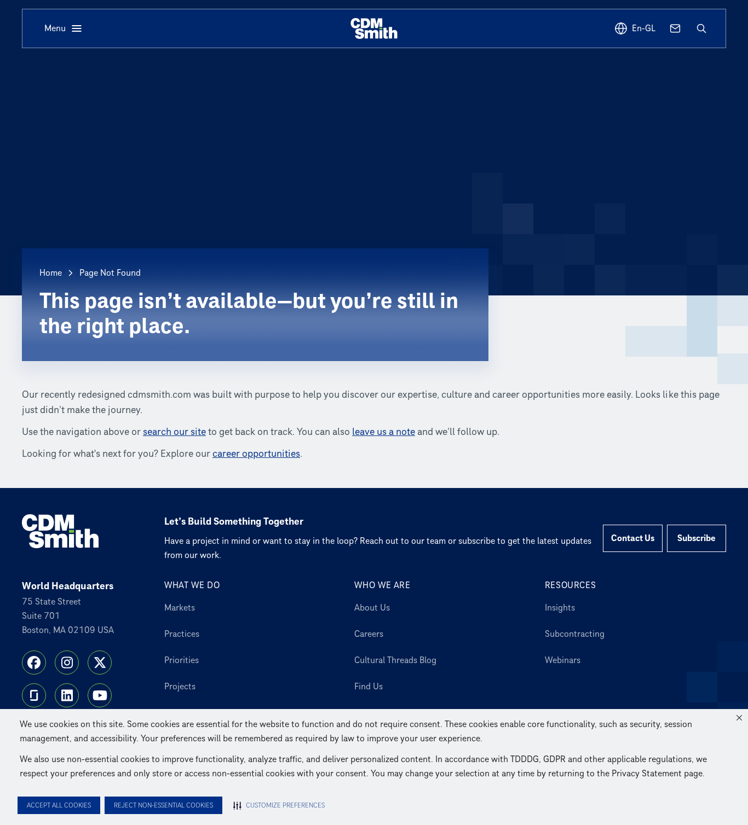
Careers (368, 634)
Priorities (181, 660)
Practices (181, 634)
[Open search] (701, 28)
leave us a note (383, 432)
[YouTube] (100, 695)
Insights (560, 608)
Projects (179, 687)
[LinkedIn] (67, 695)
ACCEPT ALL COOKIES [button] (59, 805)
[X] (100, 662)
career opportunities (256, 454)
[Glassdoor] (34, 695)
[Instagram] (67, 662)
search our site (174, 432)
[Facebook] (34, 662)
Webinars (562, 660)
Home (50, 273)
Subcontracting (575, 634)
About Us (372, 608)
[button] (739, 717)
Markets (179, 608)
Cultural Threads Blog (395, 660)
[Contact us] (675, 28)
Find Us (368, 687)
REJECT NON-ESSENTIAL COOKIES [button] (163, 805)
